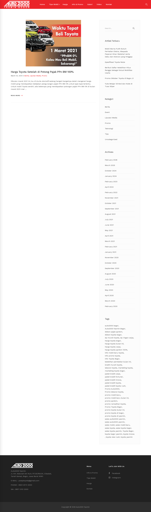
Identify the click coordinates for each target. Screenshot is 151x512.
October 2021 (110, 203)
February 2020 (111, 306)
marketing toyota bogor (115, 371)
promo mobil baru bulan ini (117, 398)
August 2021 (110, 214)
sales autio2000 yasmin (115, 419)
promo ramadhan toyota (115, 404)
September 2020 (112, 268)
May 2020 (109, 290)
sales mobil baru (123, 425)
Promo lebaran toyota (114, 392)
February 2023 (111, 182)
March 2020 (110, 301)
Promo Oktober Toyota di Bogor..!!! (119, 78)
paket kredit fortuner (114, 377)
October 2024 (110, 171)
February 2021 (111, 247)
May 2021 (109, 230)
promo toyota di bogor (114, 413)
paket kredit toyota (113, 383)
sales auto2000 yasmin (115, 422)
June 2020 (109, 285)
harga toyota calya (112, 347)
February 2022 (111, 192)
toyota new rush (113, 437)
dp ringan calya (126, 338)
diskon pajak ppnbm (113, 332)
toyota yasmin (127, 437)
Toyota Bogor (128, 431)
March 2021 (110, 241)
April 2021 (109, 236)
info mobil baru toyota (114, 353)
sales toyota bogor (123, 428)
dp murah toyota (112, 338)
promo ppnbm (111, 401)
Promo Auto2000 (112, 389)
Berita (26, 76)
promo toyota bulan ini (114, 410)
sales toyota (110, 428)
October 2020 (110, 263)
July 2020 (109, 279)
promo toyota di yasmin (115, 416)
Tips (107, 134)
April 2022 (109, 187)
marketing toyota (125, 368)
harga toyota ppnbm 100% (116, 350)
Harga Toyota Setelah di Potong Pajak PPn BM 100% (42, 71)
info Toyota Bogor (112, 359)
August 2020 (110, 274)
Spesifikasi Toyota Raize (115, 62)
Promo (44, 76)
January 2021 (110, 252)
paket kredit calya (112, 374)
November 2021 (111, 198)
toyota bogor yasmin (113, 434)
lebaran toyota (111, 368)
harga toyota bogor (113, 341)
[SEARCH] (134, 28)
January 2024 (111, 176)
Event (107, 112)
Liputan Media (35, 76)
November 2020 (112, 257)
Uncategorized (111, 139)
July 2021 (109, 219)
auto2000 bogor (112, 326)
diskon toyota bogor (113, 335)
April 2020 (109, 295)
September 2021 (112, 209)
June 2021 (109, 225)
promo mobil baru (112, 395)
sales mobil (110, 425)
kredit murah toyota (113, 365)
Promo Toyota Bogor (113, 407)
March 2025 (110, 165)
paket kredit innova (113, 380)
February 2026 (111, 160)
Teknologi (109, 129)
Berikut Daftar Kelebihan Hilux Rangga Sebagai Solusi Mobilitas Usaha (118, 70)
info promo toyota (112, 356)
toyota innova (128, 434)
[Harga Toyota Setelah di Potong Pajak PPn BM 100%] (53, 21)
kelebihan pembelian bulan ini (118, 362)
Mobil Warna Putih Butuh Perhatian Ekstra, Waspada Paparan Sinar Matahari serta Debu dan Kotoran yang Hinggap (118, 53)
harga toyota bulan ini (114, 344)
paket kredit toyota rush (115, 386)
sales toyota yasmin (113, 431)
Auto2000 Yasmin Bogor (115, 329)
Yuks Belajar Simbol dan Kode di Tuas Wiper (118, 85)
